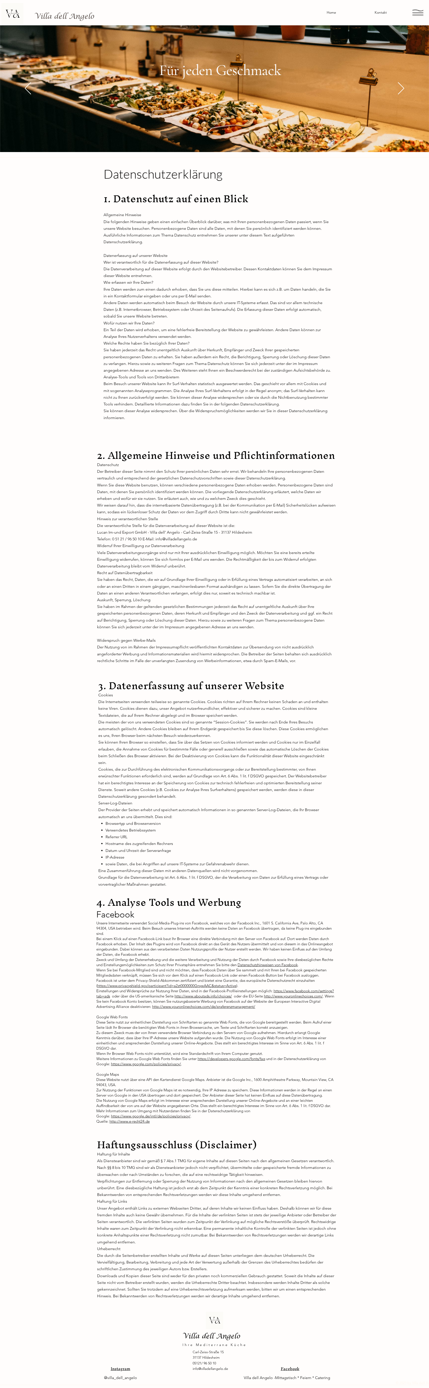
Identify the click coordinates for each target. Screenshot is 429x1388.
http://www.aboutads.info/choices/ (203, 996)
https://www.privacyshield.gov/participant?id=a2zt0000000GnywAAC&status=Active (166, 985)
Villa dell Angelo (64, 16)
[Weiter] (401, 88)
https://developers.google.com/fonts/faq (231, 1058)
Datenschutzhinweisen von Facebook (268, 964)
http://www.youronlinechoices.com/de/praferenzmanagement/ (203, 1006)
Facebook (290, 1368)
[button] (418, 12)
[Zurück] (28, 88)
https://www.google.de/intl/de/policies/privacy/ (150, 1116)
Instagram (120, 1368)
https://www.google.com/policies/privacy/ (146, 1064)
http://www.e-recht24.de (129, 1121)
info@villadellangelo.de (176, 539)
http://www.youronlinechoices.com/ (293, 996)
